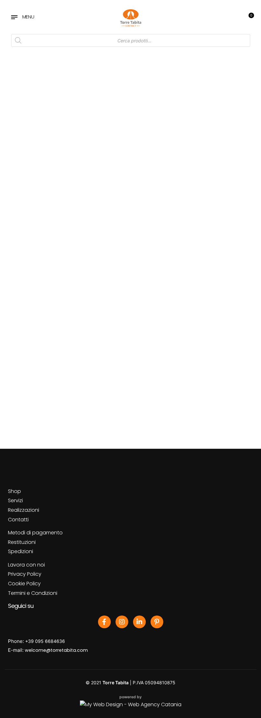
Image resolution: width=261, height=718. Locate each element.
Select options (37, 135)
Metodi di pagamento (35, 532)
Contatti (18, 519)
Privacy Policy (24, 574)
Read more (37, 261)
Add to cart (115, 261)
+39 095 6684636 (45, 641)
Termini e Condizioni (32, 593)
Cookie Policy (24, 583)
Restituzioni (22, 542)
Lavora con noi (26, 564)
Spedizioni (20, 551)
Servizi (15, 500)
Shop (14, 491)
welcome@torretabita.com (56, 650)
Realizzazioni (23, 510)
